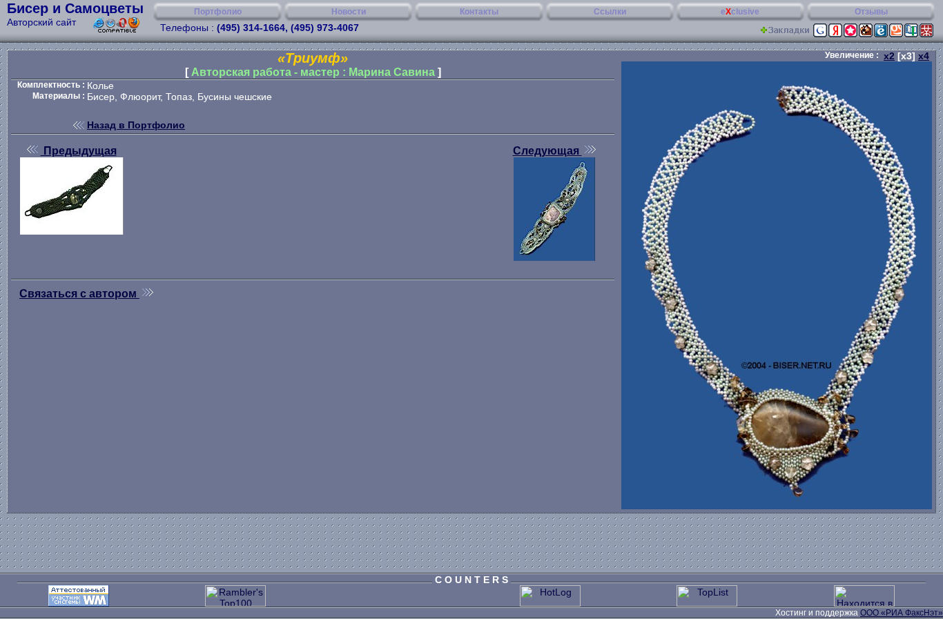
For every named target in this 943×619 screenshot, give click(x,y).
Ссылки (610, 12)
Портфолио (218, 12)
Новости (348, 12)
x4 (923, 55)
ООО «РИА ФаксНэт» (901, 613)
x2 (889, 55)
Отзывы (871, 12)
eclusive (740, 12)
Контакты (479, 12)
